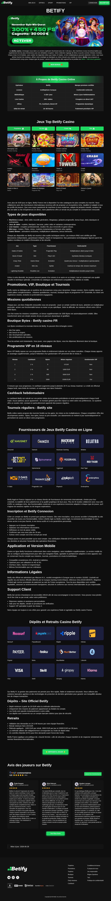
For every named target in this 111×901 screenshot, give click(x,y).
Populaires (17, 128)
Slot (90, 128)
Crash (66, 128)
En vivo (41, 128)
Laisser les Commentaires (93, 774)
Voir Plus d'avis (55, 833)
